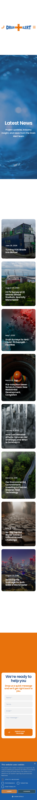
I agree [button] (9, 791)
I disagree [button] (26, 791)
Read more (4, 775)
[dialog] (18, 781)
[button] (18, 796)
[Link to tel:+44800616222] (2, 27)
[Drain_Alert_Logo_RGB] (18, 25)
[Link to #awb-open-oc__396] (34, 27)
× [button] (35, 763)
